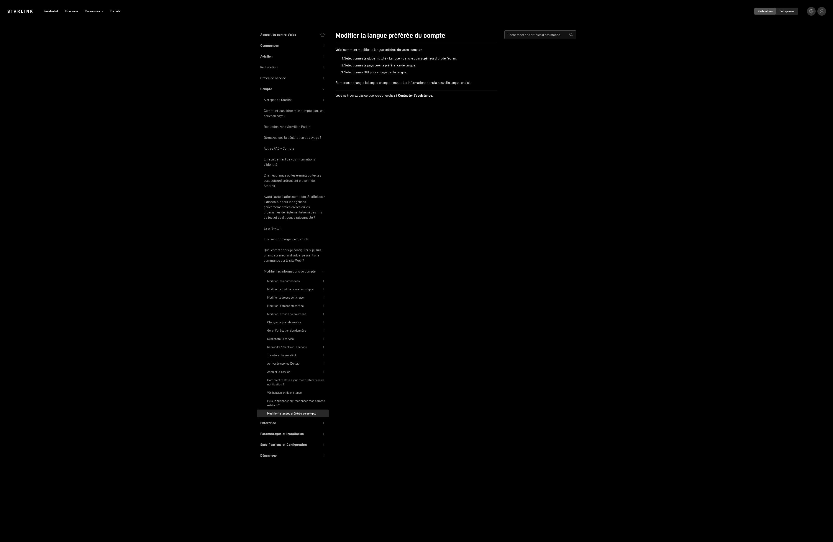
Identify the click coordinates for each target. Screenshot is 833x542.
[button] (293, 45)
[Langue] (811, 11)
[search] (571, 34)
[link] (20, 11)
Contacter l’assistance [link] (415, 95)
